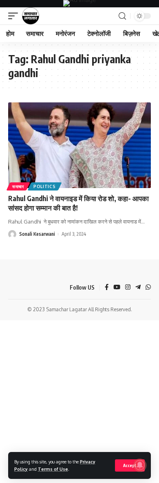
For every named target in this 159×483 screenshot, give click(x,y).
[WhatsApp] (148, 287)
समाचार (18, 186)
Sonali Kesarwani (37, 234)
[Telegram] (138, 287)
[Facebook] (106, 287)
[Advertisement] (79, 403)
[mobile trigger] (15, 15)
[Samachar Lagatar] (30, 15)
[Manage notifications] (139, 465)
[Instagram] (127, 287)
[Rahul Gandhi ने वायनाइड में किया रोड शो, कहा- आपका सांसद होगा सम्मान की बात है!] (79, 145)
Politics (44, 186)
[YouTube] (116, 287)
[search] (122, 16)
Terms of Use (53, 469)
